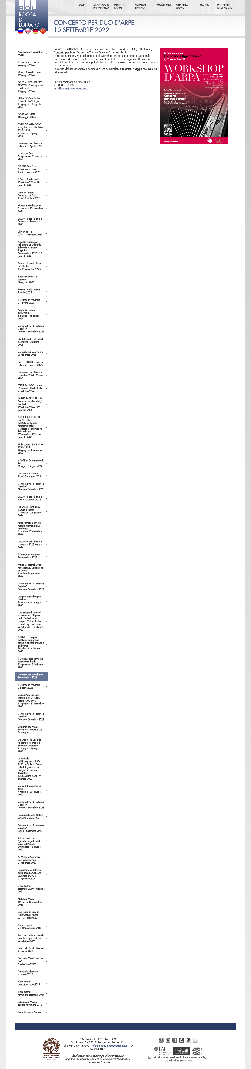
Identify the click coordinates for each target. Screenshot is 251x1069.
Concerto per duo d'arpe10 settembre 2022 (30, 676)
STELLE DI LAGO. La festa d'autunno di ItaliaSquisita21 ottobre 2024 (31, 388)
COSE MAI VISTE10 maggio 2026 (27, 116)
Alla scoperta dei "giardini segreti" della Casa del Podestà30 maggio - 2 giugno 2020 (29, 844)
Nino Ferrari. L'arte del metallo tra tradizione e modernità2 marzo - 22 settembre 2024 (30, 529)
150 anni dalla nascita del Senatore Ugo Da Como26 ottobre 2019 (31, 938)
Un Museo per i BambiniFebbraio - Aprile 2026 (30, 145)
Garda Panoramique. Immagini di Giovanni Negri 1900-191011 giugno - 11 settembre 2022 (31, 701)
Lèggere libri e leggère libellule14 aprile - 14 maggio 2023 (29, 601)
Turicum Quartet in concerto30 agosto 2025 (27, 280)
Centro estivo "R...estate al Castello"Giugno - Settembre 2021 (31, 805)
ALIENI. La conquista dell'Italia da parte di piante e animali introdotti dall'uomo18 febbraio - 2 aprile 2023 (31, 644)
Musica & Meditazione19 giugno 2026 (29, 74)
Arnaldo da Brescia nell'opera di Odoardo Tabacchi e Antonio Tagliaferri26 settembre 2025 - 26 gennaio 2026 (30, 249)
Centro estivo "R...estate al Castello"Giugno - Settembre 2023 (31, 587)
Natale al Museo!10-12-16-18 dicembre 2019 (30, 902)
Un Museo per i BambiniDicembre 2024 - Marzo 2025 (30, 375)
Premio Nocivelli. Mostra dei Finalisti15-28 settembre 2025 (30, 266)
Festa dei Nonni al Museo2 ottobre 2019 (31, 950)
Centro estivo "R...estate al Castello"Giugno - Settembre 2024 (31, 487)
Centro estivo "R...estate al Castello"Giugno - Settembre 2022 (31, 717)
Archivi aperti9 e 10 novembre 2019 (29, 926)
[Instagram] (168, 1041)
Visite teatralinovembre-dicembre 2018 (31, 993)
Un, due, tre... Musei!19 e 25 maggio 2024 (29, 475)
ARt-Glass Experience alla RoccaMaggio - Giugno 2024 (31, 463)
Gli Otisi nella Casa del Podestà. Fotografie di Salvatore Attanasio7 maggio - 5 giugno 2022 (29, 746)
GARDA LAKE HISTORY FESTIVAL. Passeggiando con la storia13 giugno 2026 (30, 86)
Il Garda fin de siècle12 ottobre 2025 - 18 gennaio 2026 (29, 182)
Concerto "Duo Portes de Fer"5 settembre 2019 (30, 961)
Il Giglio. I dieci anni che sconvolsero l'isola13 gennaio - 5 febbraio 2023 (30, 663)
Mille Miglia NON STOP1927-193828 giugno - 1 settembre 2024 (30, 449)
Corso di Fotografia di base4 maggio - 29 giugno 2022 (29, 790)
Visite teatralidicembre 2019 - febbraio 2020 (31, 889)
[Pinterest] (181, 1041)
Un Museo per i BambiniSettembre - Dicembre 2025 (30, 222)
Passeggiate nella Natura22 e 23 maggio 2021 (30, 816)
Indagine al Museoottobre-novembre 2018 (30, 1003)
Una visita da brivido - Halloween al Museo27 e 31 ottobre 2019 (29, 915)
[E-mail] (195, 1041)
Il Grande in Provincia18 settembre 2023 (29, 556)
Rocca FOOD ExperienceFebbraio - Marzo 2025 (30, 363)
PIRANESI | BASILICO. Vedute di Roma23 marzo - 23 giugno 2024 (29, 511)
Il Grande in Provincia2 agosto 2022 (29, 686)
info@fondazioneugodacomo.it (71, 88)
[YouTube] (188, 1041)
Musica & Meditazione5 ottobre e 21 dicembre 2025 (30, 209)
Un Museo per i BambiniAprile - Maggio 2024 (30, 498)
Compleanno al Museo (29, 1012)
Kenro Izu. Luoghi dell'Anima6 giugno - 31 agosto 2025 (29, 314)
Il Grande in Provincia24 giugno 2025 (29, 301)
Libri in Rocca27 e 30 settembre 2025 (30, 233)
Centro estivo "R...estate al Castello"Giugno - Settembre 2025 (31, 329)
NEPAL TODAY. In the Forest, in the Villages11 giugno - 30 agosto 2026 (29, 102)
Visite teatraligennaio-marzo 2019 (29, 983)
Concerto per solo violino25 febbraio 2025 (30, 353)
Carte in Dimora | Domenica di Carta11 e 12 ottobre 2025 (29, 196)
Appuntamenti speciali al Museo (30, 53)
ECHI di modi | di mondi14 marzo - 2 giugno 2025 (30, 342)
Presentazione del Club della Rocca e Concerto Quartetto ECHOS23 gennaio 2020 (29, 874)
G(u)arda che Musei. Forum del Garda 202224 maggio (30, 730)
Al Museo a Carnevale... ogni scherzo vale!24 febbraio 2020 (30, 860)
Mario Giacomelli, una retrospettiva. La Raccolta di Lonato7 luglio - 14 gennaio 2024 (30, 571)
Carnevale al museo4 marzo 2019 (28, 973)
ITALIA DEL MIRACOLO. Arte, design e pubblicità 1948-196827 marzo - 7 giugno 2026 (30, 130)
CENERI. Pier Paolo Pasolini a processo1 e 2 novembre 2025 (29, 169)
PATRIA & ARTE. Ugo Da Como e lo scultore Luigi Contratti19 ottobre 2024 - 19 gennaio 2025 (30, 404)
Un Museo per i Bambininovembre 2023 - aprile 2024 (30, 545)
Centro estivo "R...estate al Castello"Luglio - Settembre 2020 (31, 828)
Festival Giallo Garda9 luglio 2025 (29, 291)
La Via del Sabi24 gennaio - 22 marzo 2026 (30, 156)
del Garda (29, 21)
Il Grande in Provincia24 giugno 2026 (29, 63)
